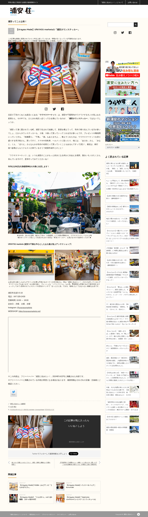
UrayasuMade (39, 409)
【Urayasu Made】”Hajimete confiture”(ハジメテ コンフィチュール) (81, 498)
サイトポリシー (61, 514)
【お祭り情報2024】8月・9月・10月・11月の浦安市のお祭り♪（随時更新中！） (117, 262)
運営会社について (34, 514)
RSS (138, 514)
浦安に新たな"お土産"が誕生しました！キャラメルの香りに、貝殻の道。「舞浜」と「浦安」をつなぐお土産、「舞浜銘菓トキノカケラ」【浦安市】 (121, 168)
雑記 (15, 406)
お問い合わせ (132, 2)
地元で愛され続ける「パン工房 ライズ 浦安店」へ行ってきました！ (117, 221)
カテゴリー (109, 144)
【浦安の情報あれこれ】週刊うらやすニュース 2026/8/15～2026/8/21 (117, 209)
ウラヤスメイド (49, 409)
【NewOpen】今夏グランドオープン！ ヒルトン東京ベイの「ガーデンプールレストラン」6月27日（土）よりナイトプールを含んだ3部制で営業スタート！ (122, 236)
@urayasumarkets (24, 308)
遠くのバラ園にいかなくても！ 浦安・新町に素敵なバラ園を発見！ (31, 463)
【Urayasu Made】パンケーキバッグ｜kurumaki (81, 486)
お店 (11, 406)
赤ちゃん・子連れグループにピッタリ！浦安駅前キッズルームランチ (117, 348)
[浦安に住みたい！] (33, 11)
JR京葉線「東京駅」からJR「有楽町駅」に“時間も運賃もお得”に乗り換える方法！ (117, 250)
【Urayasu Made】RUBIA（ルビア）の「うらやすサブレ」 (35, 486)
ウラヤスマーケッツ (16, 409)
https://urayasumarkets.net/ (29, 311)
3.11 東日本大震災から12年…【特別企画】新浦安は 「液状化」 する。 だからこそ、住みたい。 (117, 306)
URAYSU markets (28, 409)
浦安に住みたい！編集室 (17, 404)
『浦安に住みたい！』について (111, 2)
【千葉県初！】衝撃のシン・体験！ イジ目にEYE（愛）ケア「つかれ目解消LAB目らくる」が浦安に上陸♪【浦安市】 (78, 463)
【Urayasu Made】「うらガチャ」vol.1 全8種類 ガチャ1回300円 (35, 498)
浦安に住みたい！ (129, 514)
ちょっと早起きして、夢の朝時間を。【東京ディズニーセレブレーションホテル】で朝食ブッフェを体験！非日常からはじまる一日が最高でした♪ (122, 185)
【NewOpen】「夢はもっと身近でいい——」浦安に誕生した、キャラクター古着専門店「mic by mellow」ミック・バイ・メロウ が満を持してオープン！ (121, 292)
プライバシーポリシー (48, 514)
